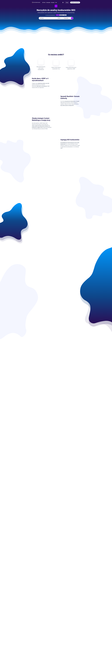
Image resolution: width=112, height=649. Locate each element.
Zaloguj (67, 2)
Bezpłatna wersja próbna (75, 2)
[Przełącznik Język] (64, 2)
